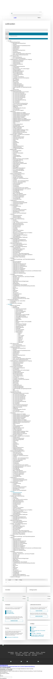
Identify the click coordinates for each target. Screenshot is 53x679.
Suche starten (39, 610)
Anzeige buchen (14, 620)
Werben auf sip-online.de (37, 653)
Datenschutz (18, 653)
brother (32, 628)
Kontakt (12, 653)
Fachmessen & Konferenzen (12, 637)
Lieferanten (26, 652)
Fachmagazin (11, 652)
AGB (30, 653)
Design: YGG (27, 655)
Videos (20, 652)
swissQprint (33, 627)
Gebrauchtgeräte (9, 612)
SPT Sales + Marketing (36, 633)
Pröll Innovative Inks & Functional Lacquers (38, 631)
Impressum (24, 653)
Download (43, 652)
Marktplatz (32, 652)
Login (15, 17)
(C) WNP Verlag (19, 655)
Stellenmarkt (8, 610)
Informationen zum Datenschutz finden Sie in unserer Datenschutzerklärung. (17, 666)
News (16, 652)
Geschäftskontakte (10, 613)
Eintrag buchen (39, 616)
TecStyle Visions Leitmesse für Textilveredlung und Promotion (37, 636)
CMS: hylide (34, 655)
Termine (37, 652)
